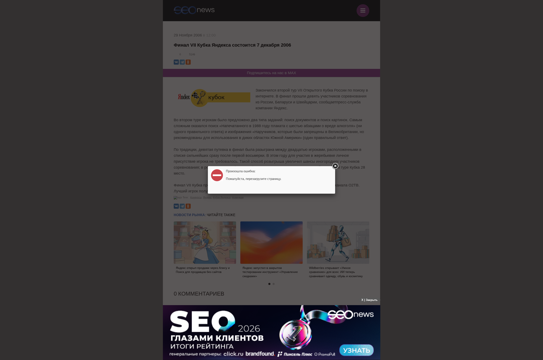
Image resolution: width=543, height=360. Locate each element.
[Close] (335, 166)
